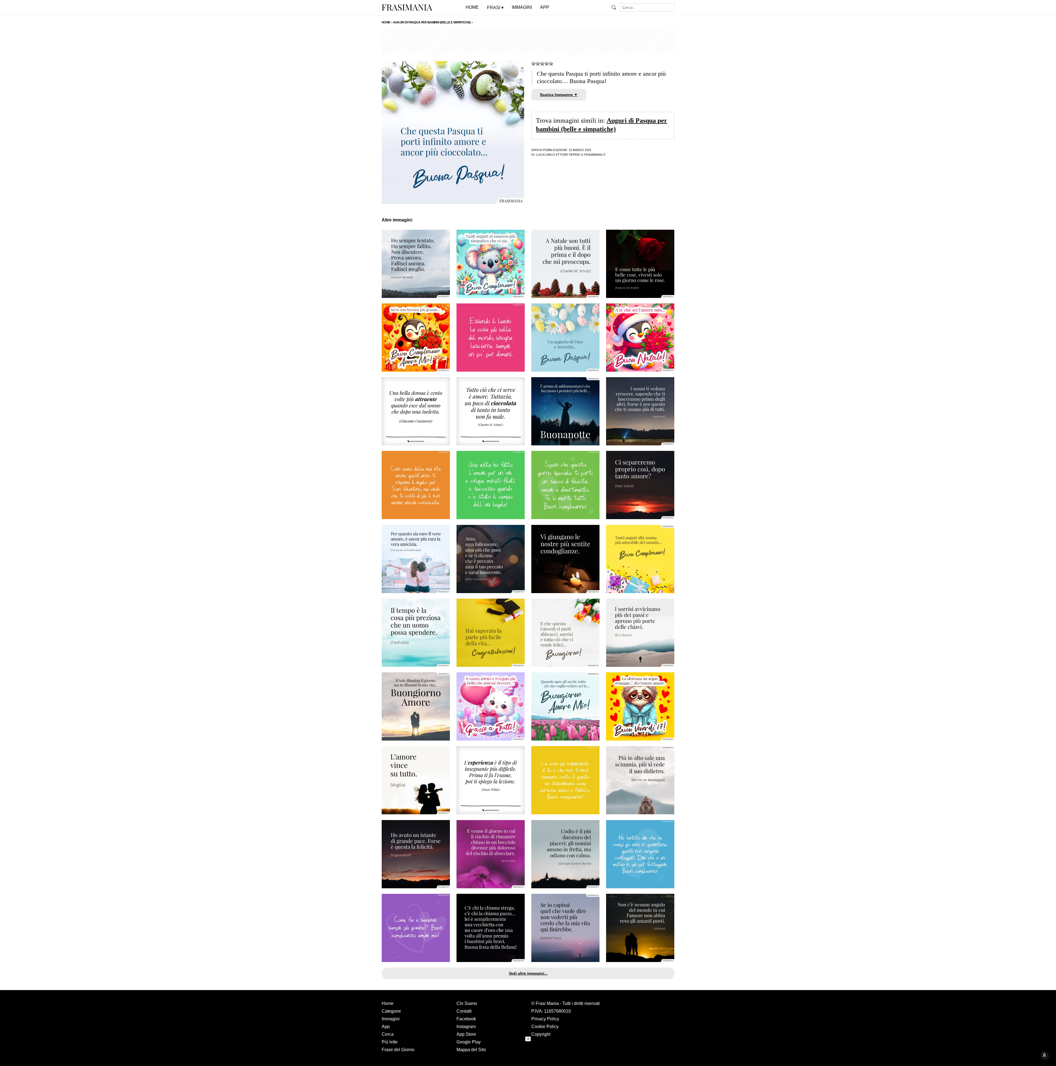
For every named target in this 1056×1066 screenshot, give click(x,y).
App (386, 1026)
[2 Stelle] (538, 63)
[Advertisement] (528, 41)
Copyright (540, 1034)
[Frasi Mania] (407, 7)
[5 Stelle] (551, 63)
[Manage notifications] (1044, 1055)
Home (388, 1003)
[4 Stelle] (546, 63)
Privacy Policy (545, 1018)
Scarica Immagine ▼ (559, 94)
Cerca (388, 1034)
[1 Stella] (533, 63)
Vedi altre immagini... (528, 973)
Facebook (466, 1018)
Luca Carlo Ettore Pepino (558, 154)
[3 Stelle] (542, 63)
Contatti (464, 1011)
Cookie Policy (545, 1026)
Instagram (466, 1026)
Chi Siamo (467, 1003)
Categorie (391, 1011)
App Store (466, 1034)
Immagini (391, 1018)
